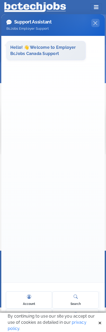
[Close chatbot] (95, 23)
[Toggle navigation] (96, 7)
